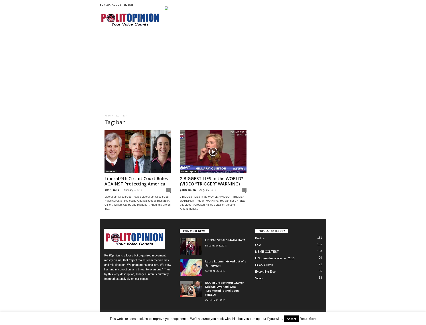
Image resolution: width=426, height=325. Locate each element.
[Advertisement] (213, 77)
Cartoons (179, 39)
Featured (111, 171)
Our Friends (249, 39)
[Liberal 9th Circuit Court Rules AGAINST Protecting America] (138, 151)
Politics (115, 39)
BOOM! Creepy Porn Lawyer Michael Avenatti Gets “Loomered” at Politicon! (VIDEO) (224, 289)
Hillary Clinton (264, 265)
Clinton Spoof (189, 171)
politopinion (188, 189)
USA (258, 245)
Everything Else (265, 271)
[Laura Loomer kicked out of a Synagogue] (191, 267)
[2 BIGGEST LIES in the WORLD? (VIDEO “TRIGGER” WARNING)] (213, 151)
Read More (308, 319)
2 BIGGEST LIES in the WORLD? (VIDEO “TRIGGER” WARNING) (211, 181)
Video (224, 39)
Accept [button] (291, 319)
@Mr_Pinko (112, 189)
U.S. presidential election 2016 (274, 258)
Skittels (205, 39)
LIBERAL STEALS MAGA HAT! (225, 240)
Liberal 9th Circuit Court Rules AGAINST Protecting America (136, 181)
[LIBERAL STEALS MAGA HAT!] (191, 246)
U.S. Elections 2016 (144, 39)
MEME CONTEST (267, 251)
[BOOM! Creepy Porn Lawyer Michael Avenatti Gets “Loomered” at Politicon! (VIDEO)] (191, 289)
